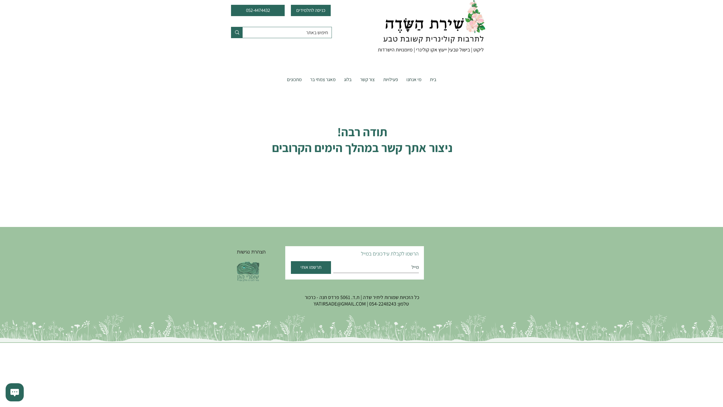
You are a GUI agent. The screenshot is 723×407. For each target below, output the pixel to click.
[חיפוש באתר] (237, 32)
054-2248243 (382, 303)
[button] (390, 79)
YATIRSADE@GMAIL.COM (340, 303)
